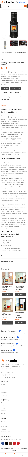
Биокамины (4, 392)
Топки (2, 387)
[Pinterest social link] (13, 100)
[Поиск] (25, 6)
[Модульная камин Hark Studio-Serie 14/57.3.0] (20, 304)
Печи (2, 389)
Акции (2, 402)
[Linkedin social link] (15, 100)
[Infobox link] (20, 2)
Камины (9, 52)
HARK (2, 59)
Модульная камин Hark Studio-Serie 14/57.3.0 (19, 314)
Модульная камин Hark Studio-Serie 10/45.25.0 (6, 314)
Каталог (3, 408)
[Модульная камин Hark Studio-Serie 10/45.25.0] (7, 305)
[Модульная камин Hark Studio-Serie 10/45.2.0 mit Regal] (20, 277)
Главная (3, 52)
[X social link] (11, 100)
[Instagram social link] (10, 443)
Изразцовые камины (20, 52)
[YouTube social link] (14, 443)
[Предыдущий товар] (2, 56)
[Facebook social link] (9, 100)
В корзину (5, 88)
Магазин (3, 429)
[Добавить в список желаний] (10, 274)
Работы (3, 413)
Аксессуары (4, 395)
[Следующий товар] (6, 56)
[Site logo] (7, 2)
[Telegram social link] (17, 100)
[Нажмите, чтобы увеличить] (4, 37)
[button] (2, 24)
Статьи (3, 421)
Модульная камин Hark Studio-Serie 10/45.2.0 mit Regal (20, 286)
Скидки (3, 405)
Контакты (3, 410)
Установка (4, 426)
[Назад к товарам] (4, 56)
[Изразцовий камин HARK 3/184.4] (7, 278)
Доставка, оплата (5, 431)
